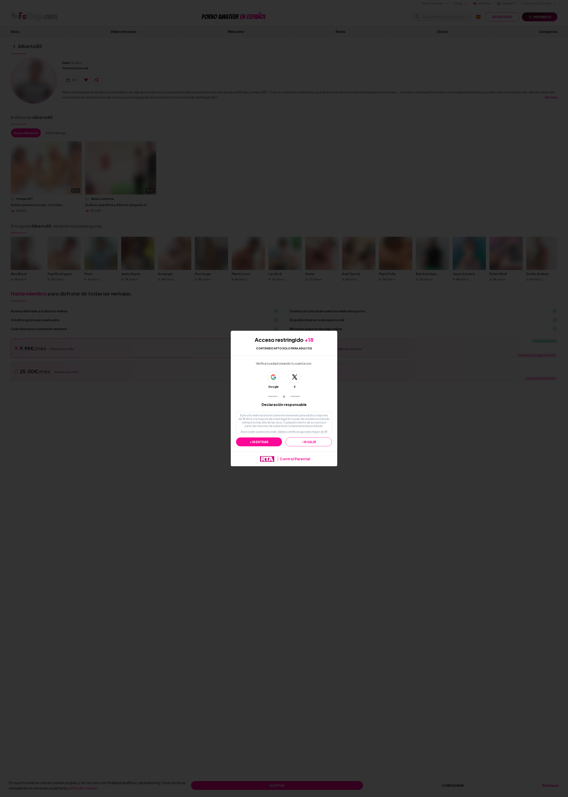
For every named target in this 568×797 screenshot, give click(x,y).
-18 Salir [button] (309, 442)
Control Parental (295, 459)
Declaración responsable (284, 404)
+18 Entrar (259, 442)
